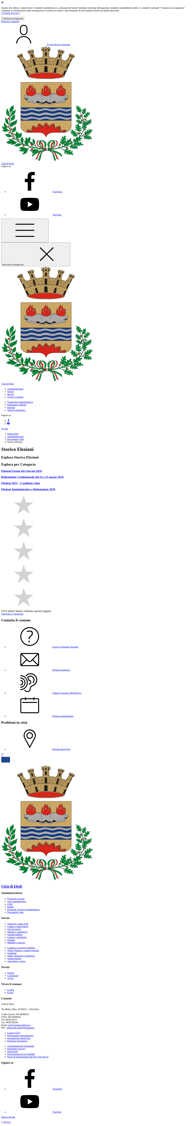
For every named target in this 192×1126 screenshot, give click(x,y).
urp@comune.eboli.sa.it (19, 1025)
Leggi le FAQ (13, 1033)
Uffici (10, 904)
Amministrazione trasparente (20, 1046)
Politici (10, 907)
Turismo (11, 940)
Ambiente (11, 953)
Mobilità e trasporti (16, 942)
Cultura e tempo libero (17, 926)
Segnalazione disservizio (18, 1038)
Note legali (12, 1051)
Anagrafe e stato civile (17, 924)
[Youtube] (8, 423)
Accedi (4, 428)
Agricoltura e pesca (16, 961)
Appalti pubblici (14, 934)
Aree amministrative (16, 901)
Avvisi (10, 978)
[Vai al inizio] (2, 754)
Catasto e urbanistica (17, 937)
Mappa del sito (8, 1117)
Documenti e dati (15, 439)
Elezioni (11, 407)
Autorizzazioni (14, 958)
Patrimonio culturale (16, 405)
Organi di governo (16, 899)
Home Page (12, 434)
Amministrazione (15, 436)
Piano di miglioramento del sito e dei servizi (27, 1057)
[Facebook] (8, 420)
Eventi (10, 992)
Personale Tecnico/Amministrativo (23, 909)
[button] (15, 389)
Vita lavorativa (14, 929)
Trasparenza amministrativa (20, 402)
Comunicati (12, 975)
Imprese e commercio (17, 932)
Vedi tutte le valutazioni (12, 614)
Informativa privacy (16, 1048)
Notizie (10, 973)
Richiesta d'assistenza (17, 1041)
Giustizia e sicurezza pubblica (21, 947)
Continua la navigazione (12, 19)
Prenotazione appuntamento (20, 1035)
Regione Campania (10, 21)
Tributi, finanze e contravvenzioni (23, 950)
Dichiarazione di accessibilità (21, 1054)
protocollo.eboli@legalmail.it (20, 1028)
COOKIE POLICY (10, 13)
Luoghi (10, 990)
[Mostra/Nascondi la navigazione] (25, 230)
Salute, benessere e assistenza (21, 956)
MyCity (7, 1122)
